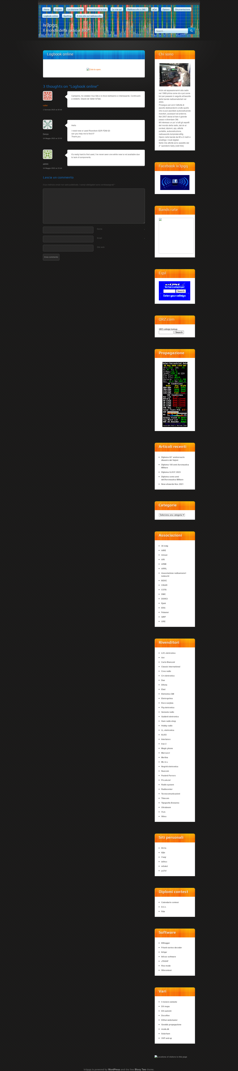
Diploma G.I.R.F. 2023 (171, 472)
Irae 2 (163, 743)
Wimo (163, 816)
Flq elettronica (167, 707)
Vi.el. (163, 811)
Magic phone (167, 748)
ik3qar (164, 952)
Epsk (163, 603)
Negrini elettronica (169, 766)
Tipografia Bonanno (170, 802)
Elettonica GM (167, 693)
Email (121, 238)
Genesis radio (167, 711)
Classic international (170, 666)
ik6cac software (168, 956)
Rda (163, 911)
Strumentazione (182, 9)
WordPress (114, 1069)
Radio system (167, 784)
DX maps (165, 1006)
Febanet (165, 612)
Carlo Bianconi (168, 662)
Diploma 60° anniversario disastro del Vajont (173, 459)
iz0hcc (164, 861)
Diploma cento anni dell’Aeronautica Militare (172, 478)
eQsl (155, 9)
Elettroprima (167, 698)
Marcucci (165, 752)
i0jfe (163, 852)
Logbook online (51, 15)
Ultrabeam (166, 807)
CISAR (164, 585)
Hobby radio (166, 725)
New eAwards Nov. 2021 (172, 484)
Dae (163, 680)
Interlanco (165, 739)
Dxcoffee (165, 1015)
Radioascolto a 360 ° (137, 9)
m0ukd (164, 866)
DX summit (166, 1010)
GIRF (163, 616)
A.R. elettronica (168, 652)
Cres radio (166, 671)
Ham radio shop (168, 721)
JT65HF (164, 961)
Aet (162, 657)
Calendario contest (170, 902)
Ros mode (166, 965)
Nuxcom (165, 770)
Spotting (67, 15)
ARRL (164, 568)
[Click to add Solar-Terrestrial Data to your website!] (175, 394)
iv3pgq (50, 25)
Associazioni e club (97, 9)
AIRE (163, 550)
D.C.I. (163, 906)
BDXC (164, 580)
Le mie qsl (117, 9)
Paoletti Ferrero (168, 775)
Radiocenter (167, 789)
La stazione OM (75, 9)
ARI (163, 559)
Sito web (101, 247)
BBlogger (165, 942)
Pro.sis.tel (165, 780)
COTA (164, 589)
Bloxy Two (140, 1069)
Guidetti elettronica (170, 716)
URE (163, 621)
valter (45, 105)
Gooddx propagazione (171, 1024)
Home (46, 9)
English (58, 9)
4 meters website (169, 1001)
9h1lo (163, 847)
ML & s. (164, 761)
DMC (163, 594)
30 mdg (164, 545)
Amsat (164, 554)
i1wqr (163, 857)
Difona (164, 684)
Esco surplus (167, 702)
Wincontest (166, 970)
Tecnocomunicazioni (170, 793)
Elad (163, 689)
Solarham (165, 1033)
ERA (163, 607)
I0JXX (164, 734)
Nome (121, 228)
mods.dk (165, 1029)
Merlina (164, 757)
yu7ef (163, 870)
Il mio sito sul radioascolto (89, 15)
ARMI (163, 563)
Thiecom (165, 798)
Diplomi (166, 9)
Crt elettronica (168, 675)
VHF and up (166, 1038)
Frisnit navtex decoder (171, 947)
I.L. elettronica (167, 730)
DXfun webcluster (169, 1019)
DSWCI (164, 598)
